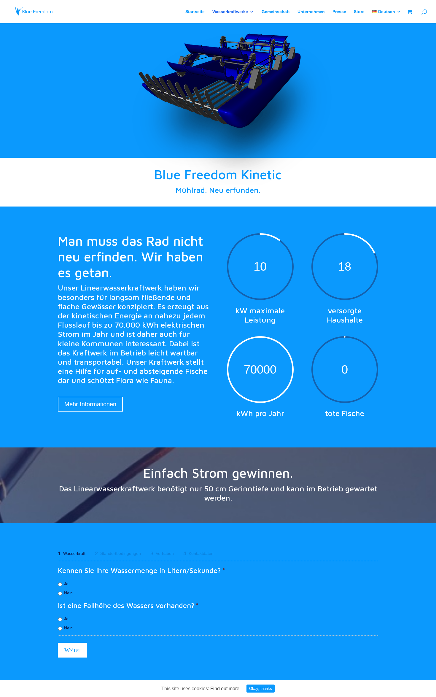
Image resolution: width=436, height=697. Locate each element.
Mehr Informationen (90, 404)
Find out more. (225, 688)
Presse (339, 11)
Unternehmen (311, 11)
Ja (66, 583)
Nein (68, 592)
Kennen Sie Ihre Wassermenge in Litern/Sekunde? (141, 570)
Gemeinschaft (276, 11)
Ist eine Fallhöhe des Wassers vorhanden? (128, 605)
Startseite (195, 11)
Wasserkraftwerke (230, 11)
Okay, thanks (260, 688)
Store (359, 11)
